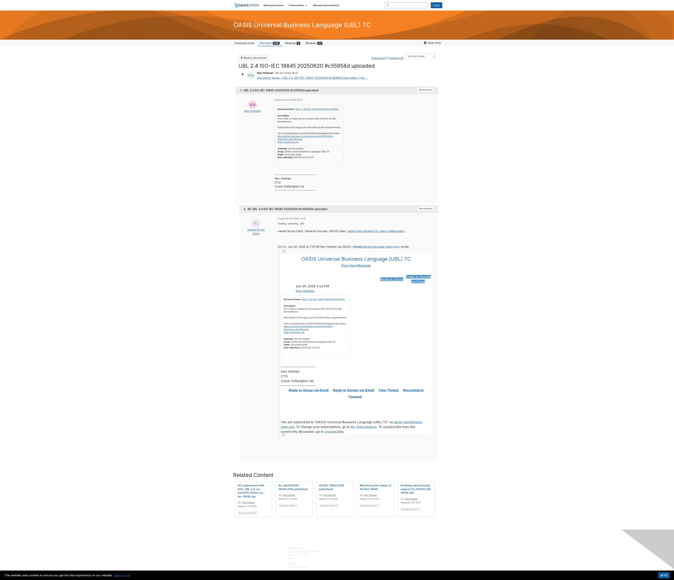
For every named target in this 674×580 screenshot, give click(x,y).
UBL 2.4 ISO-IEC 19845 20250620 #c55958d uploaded (322, 272)
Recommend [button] (425, 90)
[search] (387, 5)
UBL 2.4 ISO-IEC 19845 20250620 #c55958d (317, 109)
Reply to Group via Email (309, 390)
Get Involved (345, 548)
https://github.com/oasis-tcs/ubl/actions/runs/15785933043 (305, 136)
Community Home (244, 43)
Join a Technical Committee (354, 558)
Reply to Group (391, 279)
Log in (436, 5)
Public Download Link (287, 142)
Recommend (413, 390)
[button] (298, 5)
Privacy (393, 551)
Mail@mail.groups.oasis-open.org (376, 246)
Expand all (378, 58)
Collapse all (395, 58)
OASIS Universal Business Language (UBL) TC (356, 259)
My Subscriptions (364, 427)
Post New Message (356, 265)
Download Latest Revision (290, 139)
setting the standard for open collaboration (376, 231)
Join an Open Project (350, 553)
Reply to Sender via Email (353, 390)
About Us (394, 548)
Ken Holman (252, 111)
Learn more (122, 575)
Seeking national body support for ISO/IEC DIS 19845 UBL (416, 489)
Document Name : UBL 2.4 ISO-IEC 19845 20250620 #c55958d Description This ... (312, 78)
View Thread (389, 390)
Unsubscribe (334, 431)
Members (313, 43)
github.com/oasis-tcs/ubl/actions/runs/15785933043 (308, 326)
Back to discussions (255, 57)
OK (665, 575)
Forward (355, 397)
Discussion (269, 43)
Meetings (292, 43)
